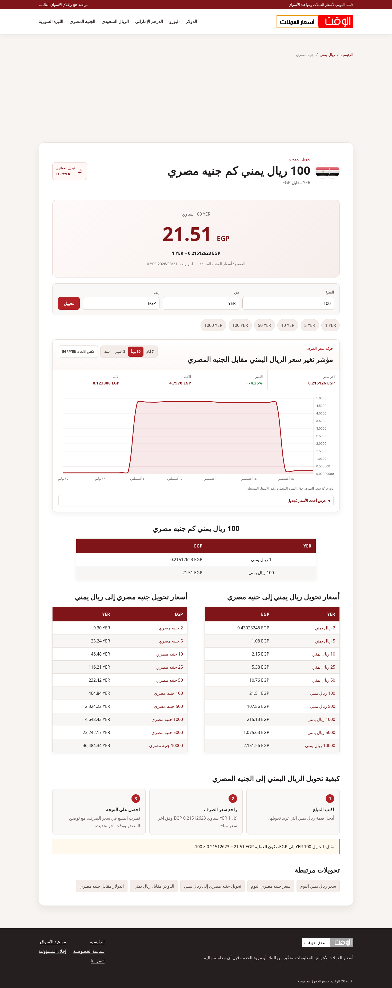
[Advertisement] (196, 100)
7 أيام (150, 351)
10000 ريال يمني (320, 745)
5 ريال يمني (325, 641)
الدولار (191, 21)
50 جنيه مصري (169, 680)
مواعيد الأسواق (53, 942)
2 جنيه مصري (171, 628)
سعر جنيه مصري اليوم (270, 886)
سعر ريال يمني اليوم (318, 886)
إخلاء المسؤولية (52, 951)
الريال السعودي (115, 21)
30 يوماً (136, 351)
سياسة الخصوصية (89, 951)
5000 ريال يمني (321, 732)
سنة (107, 351)
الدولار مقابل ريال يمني (154, 886)
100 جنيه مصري (168, 693)
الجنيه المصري (82, 21)
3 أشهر (120, 351)
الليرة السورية (51, 21)
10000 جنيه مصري (166, 745)
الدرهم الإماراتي (149, 21)
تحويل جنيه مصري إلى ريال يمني (212, 886)
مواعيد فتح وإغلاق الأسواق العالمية (63, 4)
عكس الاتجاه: (78, 351)
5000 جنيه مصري (167, 732)
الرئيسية (347, 54)
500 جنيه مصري (168, 706)
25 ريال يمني (323, 667)
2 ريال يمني (325, 628)
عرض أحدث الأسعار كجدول (306, 500)
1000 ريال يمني (321, 719)
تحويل (69, 303)
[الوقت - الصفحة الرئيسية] (315, 21)
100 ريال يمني (322, 693)
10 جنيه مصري (169, 654)
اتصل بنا (98, 961)
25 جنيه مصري (169, 667)
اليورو (174, 21)
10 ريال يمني (323, 654)
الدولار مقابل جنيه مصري (101, 886)
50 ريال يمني (323, 680)
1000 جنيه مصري (167, 719)
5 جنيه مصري (171, 641)
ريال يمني (327, 54)
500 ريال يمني (322, 706)
